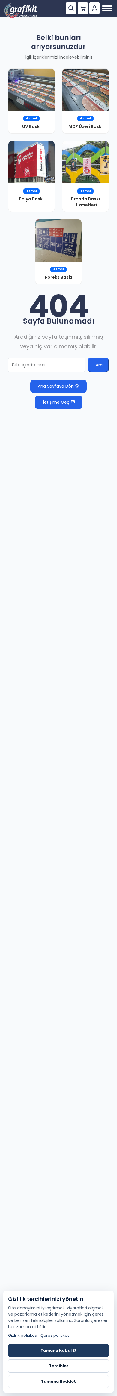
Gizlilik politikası (23, 1335)
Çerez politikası (55, 1335)
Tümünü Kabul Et (58, 1350)
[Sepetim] (83, 8)
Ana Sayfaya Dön (56, 386)
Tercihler (58, 1366)
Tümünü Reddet (58, 1381)
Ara (99, 365)
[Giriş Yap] (94, 8)
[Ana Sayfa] (21, 10)
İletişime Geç (56, 402)
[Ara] (71, 8)
